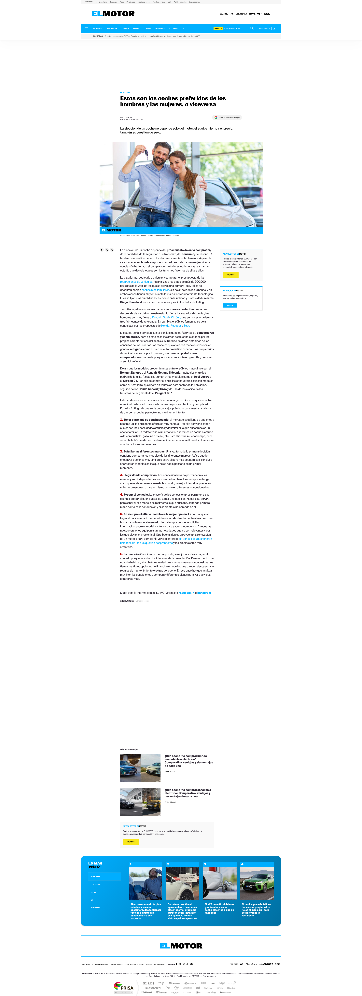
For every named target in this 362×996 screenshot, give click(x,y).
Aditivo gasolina (180, 2)
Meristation (224, 992)
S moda (198, 992)
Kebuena (229, 988)
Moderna (160, 992)
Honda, (165, 325)
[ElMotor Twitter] (180, 964)
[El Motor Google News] (191, 964)
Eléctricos (112, 28)
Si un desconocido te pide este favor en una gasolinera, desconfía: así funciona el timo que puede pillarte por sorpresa (146, 911)
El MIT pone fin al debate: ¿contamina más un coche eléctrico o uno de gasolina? (219, 908)
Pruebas (137, 28)
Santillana (175, 983)
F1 (95, 2)
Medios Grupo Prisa (123, 992)
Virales (148, 28)
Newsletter (178, 28)
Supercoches (194, 2)
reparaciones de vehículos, (136, 281)
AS (92, 900)
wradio (176, 988)
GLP (170, 2)
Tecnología (160, 28)
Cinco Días (187, 988)
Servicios (218, 28)
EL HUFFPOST (96, 884)
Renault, (157, 317)
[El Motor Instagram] (184, 964)
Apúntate (130, 842)
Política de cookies (137, 964)
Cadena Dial (197, 988)
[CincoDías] (241, 13)
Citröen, (176, 317)
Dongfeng (103, 2)
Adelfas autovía (159, 2)
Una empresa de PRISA (123, 986)
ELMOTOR (95, 877)
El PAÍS (148, 983)
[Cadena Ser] (267, 13)
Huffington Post (152, 988)
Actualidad (98, 28)
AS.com (212, 983)
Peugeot (176, 325)
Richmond (147, 992)
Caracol (231, 983)
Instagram (204, 592)
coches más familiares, (156, 290)
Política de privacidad (100, 964)
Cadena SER (202, 983)
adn (221, 983)
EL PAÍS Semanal (208, 988)
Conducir (125, 28)
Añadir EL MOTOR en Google (229, 117)
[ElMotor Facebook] (176, 964)
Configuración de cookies (119, 964)
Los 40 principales (162, 983)
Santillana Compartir (190, 983)
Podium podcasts (174, 992)
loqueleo (211, 992)
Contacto (160, 964)
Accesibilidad (151, 964)
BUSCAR (230, 305)
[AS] (232, 13)
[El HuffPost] (255, 13)
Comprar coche (142, 601)
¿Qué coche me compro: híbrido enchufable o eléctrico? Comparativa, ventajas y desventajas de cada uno (189, 760)
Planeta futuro (218, 988)
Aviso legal (86, 964)
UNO (168, 988)
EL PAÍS (93, 892)
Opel (166, 317)
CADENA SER (95, 908)
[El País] (224, 13)
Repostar (113, 2)
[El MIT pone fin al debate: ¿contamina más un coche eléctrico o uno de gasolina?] (220, 899)
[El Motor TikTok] (187, 964)
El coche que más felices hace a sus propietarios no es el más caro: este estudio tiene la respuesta (256, 910)
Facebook (185, 592)
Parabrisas (131, 2)
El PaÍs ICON (187, 992)
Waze (121, 2)
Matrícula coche (144, 2)
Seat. (187, 325)
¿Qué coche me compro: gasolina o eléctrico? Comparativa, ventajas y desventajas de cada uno (188, 793)
